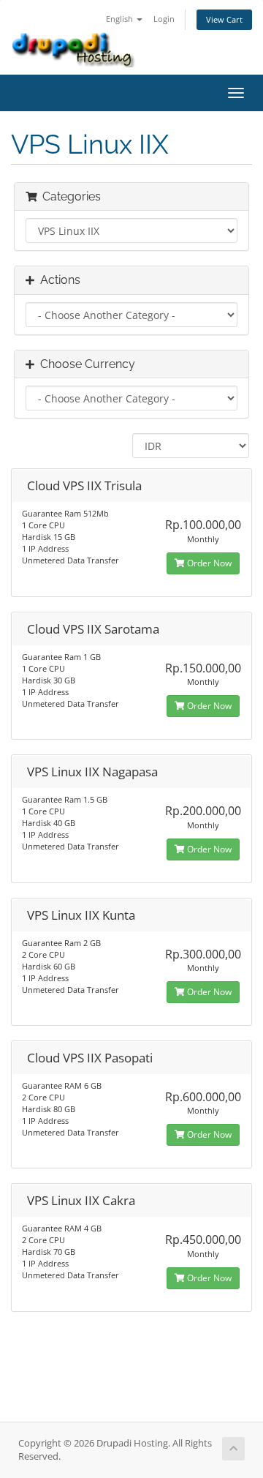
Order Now (208, 563)
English (120, 18)
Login (164, 18)
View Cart (224, 19)
